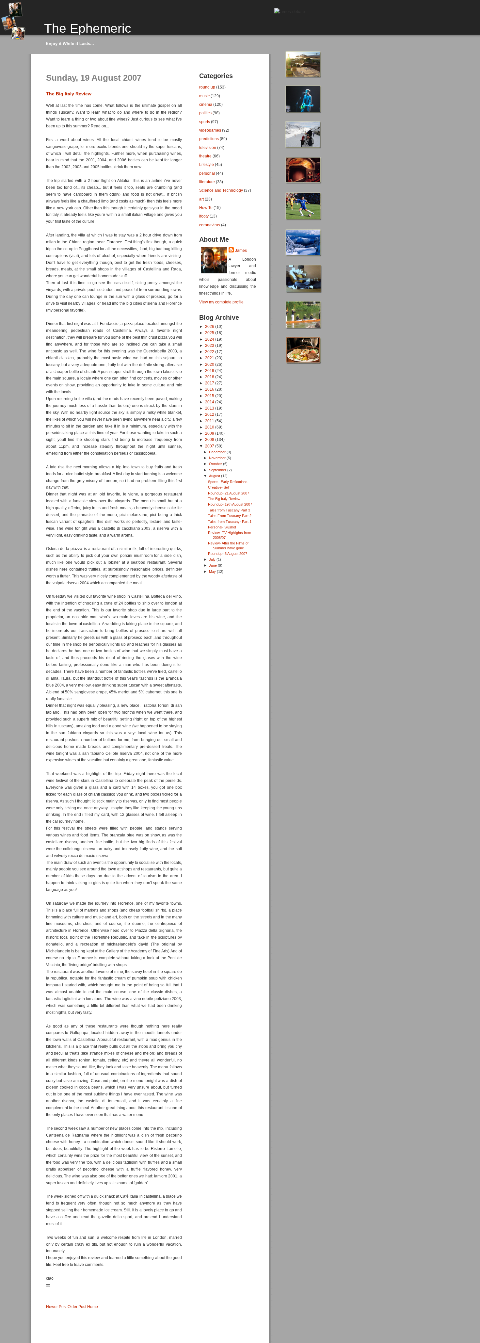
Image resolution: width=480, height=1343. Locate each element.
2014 (210, 402)
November (218, 458)
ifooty (204, 216)
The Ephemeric (87, 28)
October (216, 464)
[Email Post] (46, 1296)
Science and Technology (221, 190)
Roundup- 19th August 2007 (230, 504)
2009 (210, 433)
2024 (210, 339)
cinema (205, 104)
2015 (210, 396)
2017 (210, 383)
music (204, 96)
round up (207, 87)
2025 (210, 333)
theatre (205, 156)
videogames (210, 130)
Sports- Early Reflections (228, 482)
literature (207, 182)
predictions (209, 139)
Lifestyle (206, 164)
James (241, 250)
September (218, 470)
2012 (210, 414)
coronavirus (209, 225)
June (213, 565)
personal (207, 173)
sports (204, 122)
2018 (210, 377)
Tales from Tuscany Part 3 (229, 510)
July (212, 559)
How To (206, 207)
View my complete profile (221, 302)
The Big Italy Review (68, 93)
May (213, 572)
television (207, 147)
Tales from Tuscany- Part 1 (229, 522)
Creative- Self (219, 487)
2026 (210, 326)
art (201, 199)
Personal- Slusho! (222, 527)
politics (205, 113)
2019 (210, 370)
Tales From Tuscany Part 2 (229, 516)
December (218, 452)
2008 (210, 439)
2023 (210, 345)
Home (92, 1306)
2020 (210, 364)
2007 (210, 446)
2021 (210, 358)
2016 (210, 389)
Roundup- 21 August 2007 (228, 493)
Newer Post (56, 1306)
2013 (210, 408)
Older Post (77, 1306)
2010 (210, 427)
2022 (210, 351)
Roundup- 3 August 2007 (227, 554)
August (215, 476)
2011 (210, 421)
